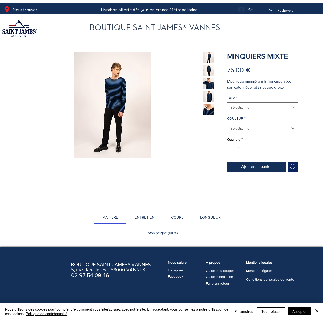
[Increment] (246, 148)
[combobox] (262, 107)
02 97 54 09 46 (90, 275)
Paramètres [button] (243, 311)
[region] (41, 29)
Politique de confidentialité (46, 313)
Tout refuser (271, 311)
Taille (232, 98)
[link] (110, 217)
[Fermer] (317, 311)
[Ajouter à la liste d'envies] (293, 167)
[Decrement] (231, 148)
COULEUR (236, 118)
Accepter (299, 311)
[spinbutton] (238, 148)
